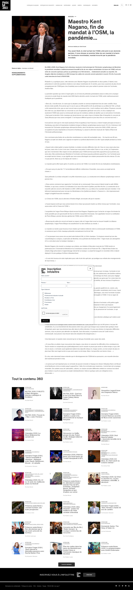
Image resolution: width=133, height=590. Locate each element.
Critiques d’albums (33, 5)
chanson (104, 502)
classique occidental (27, 68)
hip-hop (42, 502)
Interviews (67, 5)
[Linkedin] (129, 586)
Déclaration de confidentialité (12, 586)
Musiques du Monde (69, 503)
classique (66, 411)
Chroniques (86, 5)
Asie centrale (29, 473)
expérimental (38, 410)
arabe (103, 456)
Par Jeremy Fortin (29, 440)
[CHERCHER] (122, 5)
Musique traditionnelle (71, 477)
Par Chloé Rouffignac (68, 536)
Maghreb (104, 430)
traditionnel (67, 478)
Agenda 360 (59, 5)
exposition (66, 390)
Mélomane (48, 293)
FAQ (34, 586)
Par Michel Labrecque (30, 536)
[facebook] (126, 5)
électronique (67, 388)
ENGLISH (116, 5)
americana (36, 502)
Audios (74, 5)
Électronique (29, 388)
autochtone (67, 473)
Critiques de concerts (47, 5)
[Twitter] (122, 586)
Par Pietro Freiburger (68, 422)
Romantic (73, 411)
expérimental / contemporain (72, 389)
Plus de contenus (66, 564)
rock (26, 412)
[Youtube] (130, 5)
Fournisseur (48, 302)
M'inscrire (89, 574)
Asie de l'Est (39, 473)
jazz (64, 451)
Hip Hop (27, 523)
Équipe (44, 586)
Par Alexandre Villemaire (31, 466)
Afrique (74, 451)
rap (42, 524)
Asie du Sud (28, 430)
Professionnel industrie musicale (54, 295)
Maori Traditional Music (33, 524)
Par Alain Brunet (29, 400)
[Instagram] (128, 5)
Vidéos (80, 5)
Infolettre (39, 586)
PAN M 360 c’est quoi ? (53, 586)
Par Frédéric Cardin (106, 421)
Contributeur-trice (50, 300)
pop (115, 502)
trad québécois (68, 524)
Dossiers (95, 5)
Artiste (46, 304)
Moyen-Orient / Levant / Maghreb (108, 432)
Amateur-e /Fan (49, 297)
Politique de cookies (27, 586)
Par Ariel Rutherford (68, 402)
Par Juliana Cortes (29, 512)
